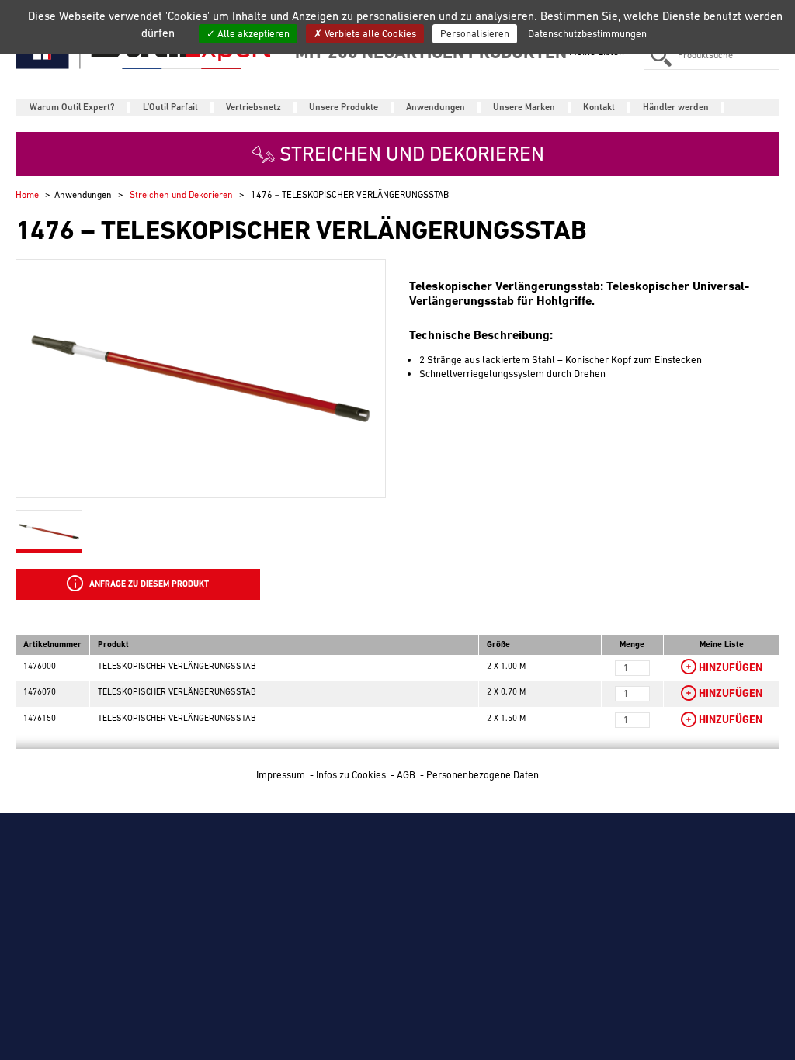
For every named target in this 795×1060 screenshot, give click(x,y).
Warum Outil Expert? (72, 107)
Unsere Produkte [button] (343, 107)
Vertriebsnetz (253, 107)
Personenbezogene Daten (482, 775)
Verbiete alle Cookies (369, 34)
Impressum (281, 775)
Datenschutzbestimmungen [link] (587, 34)
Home (27, 194)
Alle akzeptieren (252, 34)
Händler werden (676, 107)
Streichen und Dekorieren (181, 194)
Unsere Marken (524, 107)
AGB (407, 775)
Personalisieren (474, 34)
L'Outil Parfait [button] (170, 107)
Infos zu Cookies (352, 775)
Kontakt (599, 107)
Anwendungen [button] (435, 107)
